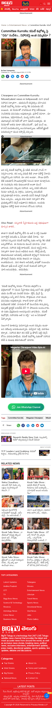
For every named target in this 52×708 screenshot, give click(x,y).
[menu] (49, 4)
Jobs (29, 615)
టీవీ (37, 9)
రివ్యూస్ (48, 9)
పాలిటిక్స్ (8, 9)
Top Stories (9, 663)
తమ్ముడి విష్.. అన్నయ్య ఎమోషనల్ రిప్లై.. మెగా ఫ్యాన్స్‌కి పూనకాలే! (26, 696)
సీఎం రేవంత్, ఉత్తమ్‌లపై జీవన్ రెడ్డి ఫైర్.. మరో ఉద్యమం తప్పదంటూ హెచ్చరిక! (26, 692)
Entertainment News (36, 590)
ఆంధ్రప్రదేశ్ (24, 9)
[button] (44, 4)
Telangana (31, 582)
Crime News (8, 615)
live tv (41, 4)
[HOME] (2, 9)
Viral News (31, 611)
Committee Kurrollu (15, 417)
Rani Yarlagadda (9, 70)
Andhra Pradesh (10, 586)
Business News (10, 619)
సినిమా (32, 9)
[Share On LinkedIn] (17, 76)
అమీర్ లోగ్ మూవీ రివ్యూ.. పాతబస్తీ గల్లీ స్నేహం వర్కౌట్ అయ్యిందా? (26, 699)
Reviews (7, 607)
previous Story (8, 433)
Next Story (45, 447)
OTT (5, 590)
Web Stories (9, 668)
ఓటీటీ (42, 9)
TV (4, 594)
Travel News (32, 598)
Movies (30, 586)
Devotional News (34, 607)
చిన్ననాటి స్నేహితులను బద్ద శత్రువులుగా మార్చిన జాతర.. (25, 224)
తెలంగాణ (15, 9)
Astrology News (10, 611)
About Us (32, 663)
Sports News (32, 603)
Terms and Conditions (37, 668)
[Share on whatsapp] (3, 76)
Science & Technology (12, 603)
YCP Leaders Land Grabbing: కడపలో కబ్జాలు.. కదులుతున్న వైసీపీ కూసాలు (18, 452)
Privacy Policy (34, 673)
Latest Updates (10, 582)
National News (10, 678)
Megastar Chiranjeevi (34, 417)
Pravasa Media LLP (39, 705)
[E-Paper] (25, 3)
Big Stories (8, 673)
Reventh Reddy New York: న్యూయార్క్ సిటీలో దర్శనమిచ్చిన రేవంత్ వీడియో (30, 438)
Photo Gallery (32, 619)
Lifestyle (30, 594)
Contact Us (33, 678)
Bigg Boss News (10, 598)
